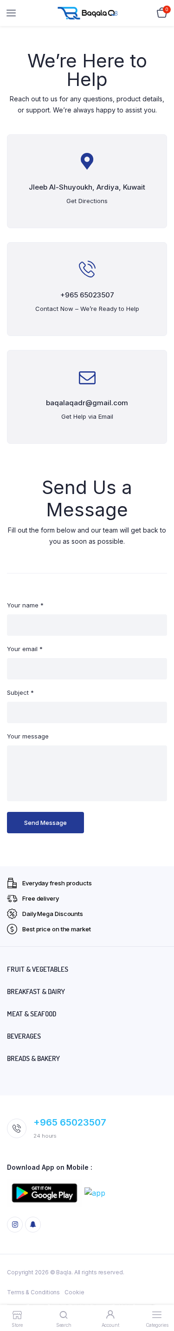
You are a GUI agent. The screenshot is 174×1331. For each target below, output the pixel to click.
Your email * (25, 648)
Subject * (20, 692)
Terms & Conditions (33, 1292)
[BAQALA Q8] (87, 13)
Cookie (74, 1292)
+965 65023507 (69, 1122)
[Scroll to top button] (159, 1294)
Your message (28, 736)
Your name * (25, 605)
